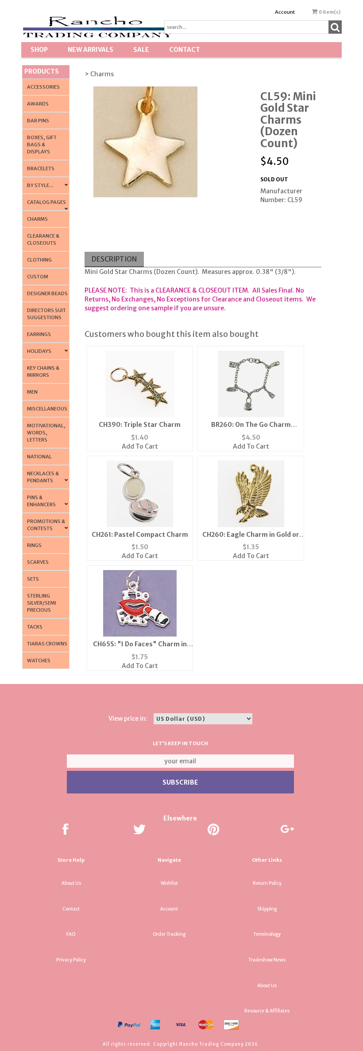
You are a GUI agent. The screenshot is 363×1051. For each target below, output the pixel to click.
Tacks (34, 627)
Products (41, 71)
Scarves (38, 562)
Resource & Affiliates (267, 1011)
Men (32, 392)
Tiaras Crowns (47, 644)
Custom (37, 276)
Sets (33, 579)
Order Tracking (169, 934)
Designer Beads (47, 293)
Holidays (39, 351)
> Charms (99, 74)
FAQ (71, 934)
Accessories (43, 87)
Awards (38, 104)
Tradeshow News (267, 960)
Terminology (267, 934)
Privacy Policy (71, 960)
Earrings (39, 334)
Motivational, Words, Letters (46, 432)
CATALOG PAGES (46, 202)
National (39, 456)
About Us (71, 883)
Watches (38, 660)
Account (285, 12)
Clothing (39, 260)
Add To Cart (140, 446)
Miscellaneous (47, 409)
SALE (141, 50)
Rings (34, 545)
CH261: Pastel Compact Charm (140, 535)
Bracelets (40, 168)
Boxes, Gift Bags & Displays (42, 144)
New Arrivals (90, 50)
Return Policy (267, 883)
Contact (184, 50)
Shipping (267, 909)
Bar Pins (38, 120)
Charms (37, 219)
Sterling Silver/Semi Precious (41, 603)
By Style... (40, 185)
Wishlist (169, 883)
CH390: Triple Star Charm (140, 425)
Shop (39, 50)
